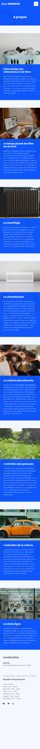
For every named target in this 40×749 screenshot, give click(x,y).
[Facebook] (4, 703)
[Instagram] (13, 703)
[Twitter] (8, 703)
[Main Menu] (36, 4)
